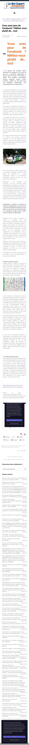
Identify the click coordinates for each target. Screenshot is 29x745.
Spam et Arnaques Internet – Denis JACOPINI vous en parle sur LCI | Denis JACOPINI (14, 479)
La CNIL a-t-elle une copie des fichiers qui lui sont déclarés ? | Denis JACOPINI (14, 506)
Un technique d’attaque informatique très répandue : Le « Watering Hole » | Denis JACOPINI (14, 496)
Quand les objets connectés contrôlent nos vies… (14, 459)
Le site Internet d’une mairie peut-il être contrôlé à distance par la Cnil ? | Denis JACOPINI (14, 662)
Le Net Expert (6, 36)
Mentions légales (14, 740)
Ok (14, 736)
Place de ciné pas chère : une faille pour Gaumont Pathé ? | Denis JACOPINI (12, 652)
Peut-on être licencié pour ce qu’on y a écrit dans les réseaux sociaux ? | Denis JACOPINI (14, 704)
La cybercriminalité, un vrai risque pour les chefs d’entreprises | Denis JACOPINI (14, 719)
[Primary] (14, 13)
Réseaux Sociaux (7, 20)
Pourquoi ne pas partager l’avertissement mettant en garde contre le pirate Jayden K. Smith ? (14, 501)
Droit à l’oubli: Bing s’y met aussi (15, 456)
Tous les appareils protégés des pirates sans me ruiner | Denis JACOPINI (12, 604)
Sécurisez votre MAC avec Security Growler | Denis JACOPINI (14, 565)
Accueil (3, 18)
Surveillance (24, 18)
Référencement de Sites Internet (17, 20)
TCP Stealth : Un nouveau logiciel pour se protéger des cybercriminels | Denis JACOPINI (13, 535)
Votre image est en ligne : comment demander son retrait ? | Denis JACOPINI (13, 531)
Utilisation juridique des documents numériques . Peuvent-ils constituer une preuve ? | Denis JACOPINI (14, 667)
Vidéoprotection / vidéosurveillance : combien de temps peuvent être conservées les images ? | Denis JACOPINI (14, 657)
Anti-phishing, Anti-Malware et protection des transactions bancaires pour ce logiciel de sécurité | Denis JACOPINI (13, 695)
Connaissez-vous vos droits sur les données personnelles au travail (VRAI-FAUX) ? (13, 632)
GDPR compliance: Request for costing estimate (9, 700)
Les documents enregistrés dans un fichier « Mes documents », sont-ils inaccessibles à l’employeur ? (14, 511)
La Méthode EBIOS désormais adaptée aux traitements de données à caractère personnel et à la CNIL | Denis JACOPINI (14, 709)
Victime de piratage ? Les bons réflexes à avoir (13, 648)
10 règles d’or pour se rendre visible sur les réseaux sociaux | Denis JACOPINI (13, 520)
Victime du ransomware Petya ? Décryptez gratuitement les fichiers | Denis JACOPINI (12, 677)
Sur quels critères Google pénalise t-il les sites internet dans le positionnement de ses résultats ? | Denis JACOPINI (14, 610)
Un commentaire (23, 36)
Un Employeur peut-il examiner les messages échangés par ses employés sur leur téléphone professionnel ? (13, 628)
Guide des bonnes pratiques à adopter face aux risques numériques (11, 623)
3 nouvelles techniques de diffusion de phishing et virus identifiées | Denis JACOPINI (14, 575)
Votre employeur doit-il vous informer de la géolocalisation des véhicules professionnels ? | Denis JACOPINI (14, 570)
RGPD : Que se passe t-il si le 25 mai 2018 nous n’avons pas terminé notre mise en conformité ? (14, 715)
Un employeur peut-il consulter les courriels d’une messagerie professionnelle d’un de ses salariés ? (13, 590)
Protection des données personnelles (13, 18)
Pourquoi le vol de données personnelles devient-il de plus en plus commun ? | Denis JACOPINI (13, 544)
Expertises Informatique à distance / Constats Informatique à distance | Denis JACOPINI (13, 614)
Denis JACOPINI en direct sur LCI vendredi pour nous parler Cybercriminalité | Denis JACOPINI (14, 595)
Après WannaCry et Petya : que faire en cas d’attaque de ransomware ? (12, 483)
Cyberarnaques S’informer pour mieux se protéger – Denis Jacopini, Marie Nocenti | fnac (13, 671)
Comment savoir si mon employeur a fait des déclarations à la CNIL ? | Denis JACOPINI (14, 618)
